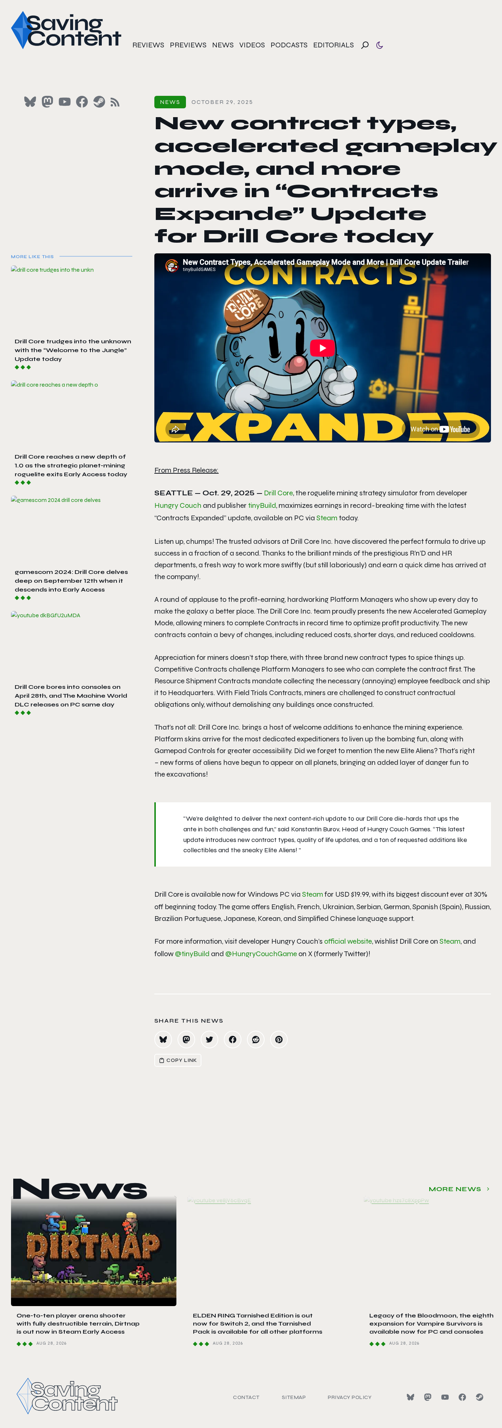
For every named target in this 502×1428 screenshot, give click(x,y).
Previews (188, 45)
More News (455, 1189)
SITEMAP (294, 1397)
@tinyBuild (192, 953)
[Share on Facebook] (232, 1039)
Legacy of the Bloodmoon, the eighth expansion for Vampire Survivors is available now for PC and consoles (431, 1323)
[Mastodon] (428, 1397)
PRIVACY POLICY (350, 1397)
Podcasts (289, 45)
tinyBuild (262, 505)
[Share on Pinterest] (279, 1039)
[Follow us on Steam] (99, 102)
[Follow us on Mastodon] (47, 102)
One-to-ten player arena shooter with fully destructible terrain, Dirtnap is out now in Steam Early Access (78, 1323)
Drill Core (278, 493)
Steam (326, 518)
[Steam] (479, 1397)
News (223, 45)
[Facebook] (462, 1397)
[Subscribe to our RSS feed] (115, 102)
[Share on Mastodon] (186, 1039)
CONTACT (246, 1397)
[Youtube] (445, 1397)
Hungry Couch (177, 505)
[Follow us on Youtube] (65, 102)
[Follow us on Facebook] (82, 102)
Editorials (333, 45)
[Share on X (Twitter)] (209, 1039)
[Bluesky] (410, 1397)
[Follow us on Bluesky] (30, 102)
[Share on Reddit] (256, 1039)
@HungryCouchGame (261, 953)
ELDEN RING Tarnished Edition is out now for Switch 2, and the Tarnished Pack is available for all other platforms (257, 1323)
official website (348, 941)
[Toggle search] (364, 45)
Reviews (148, 45)
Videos (252, 45)
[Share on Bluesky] (163, 1039)
